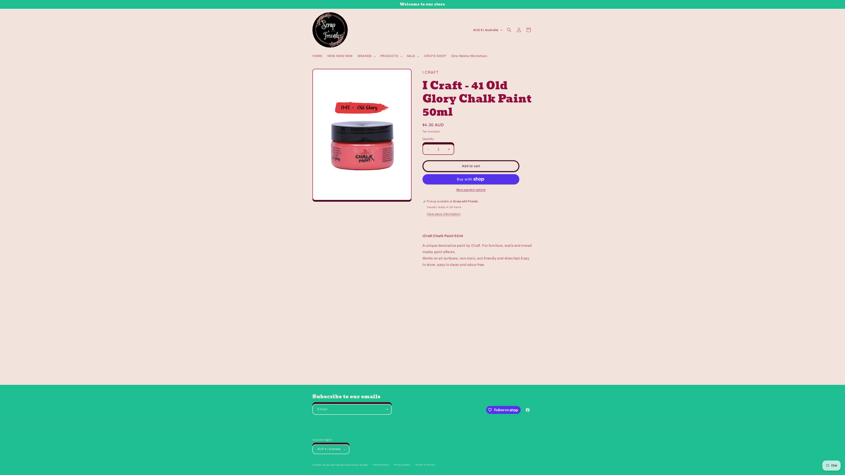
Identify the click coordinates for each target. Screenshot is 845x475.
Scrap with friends (333, 465)
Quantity (428, 139)
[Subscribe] (386, 409)
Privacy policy (402, 464)
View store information (443, 214)
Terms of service (425, 464)
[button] (366, 56)
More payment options (471, 189)
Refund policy (381, 464)
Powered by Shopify (356, 465)
